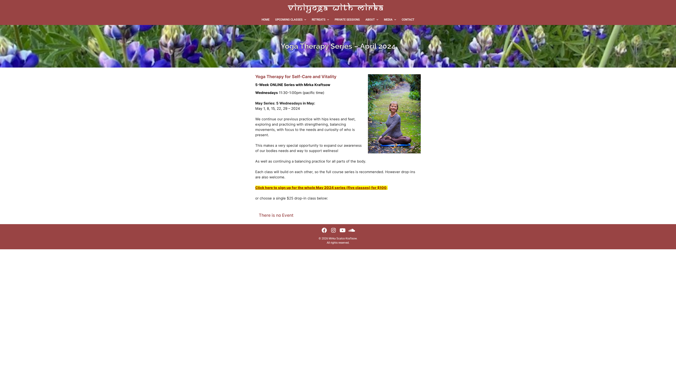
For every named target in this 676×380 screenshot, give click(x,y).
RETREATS (319, 19)
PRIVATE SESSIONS (347, 19)
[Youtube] (342, 230)
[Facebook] (324, 230)
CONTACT (408, 19)
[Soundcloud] (351, 230)
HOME (266, 19)
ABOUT (370, 19)
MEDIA (388, 19)
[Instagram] (333, 230)
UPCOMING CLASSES (289, 19)
